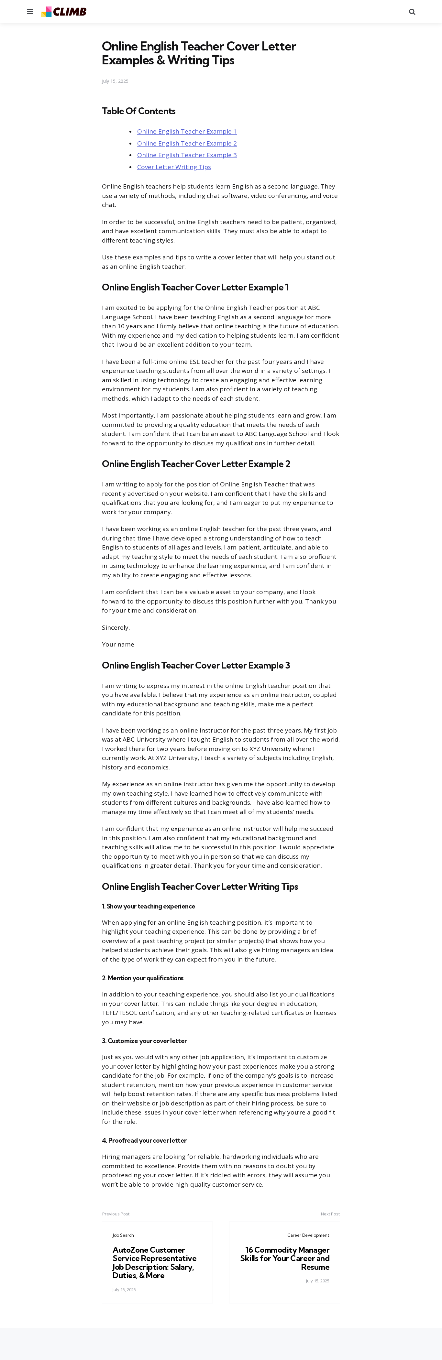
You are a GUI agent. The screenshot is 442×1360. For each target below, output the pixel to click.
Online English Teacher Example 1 (187, 131)
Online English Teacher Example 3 (187, 155)
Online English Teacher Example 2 (187, 143)
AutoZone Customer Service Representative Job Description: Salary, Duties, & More (154, 1262)
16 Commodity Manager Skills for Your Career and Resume (284, 1258)
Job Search (123, 1235)
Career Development (308, 1235)
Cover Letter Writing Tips (174, 167)
